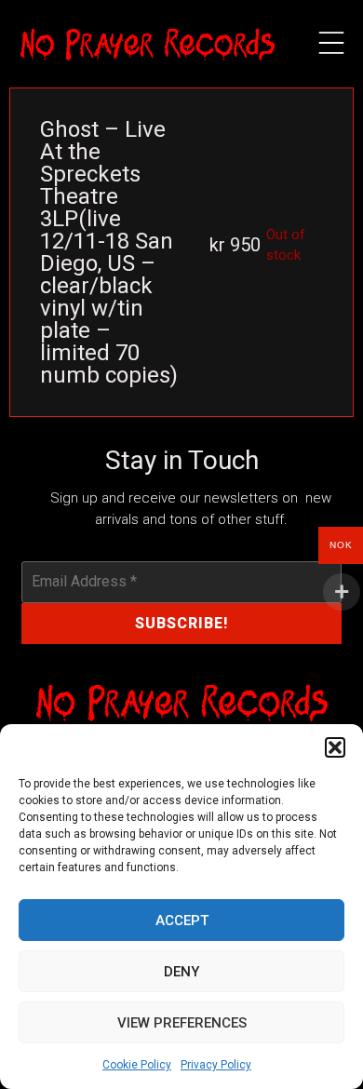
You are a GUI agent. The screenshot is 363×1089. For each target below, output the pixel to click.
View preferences (182, 1023)
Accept (181, 920)
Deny (181, 971)
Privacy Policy (216, 1064)
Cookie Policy (136, 1064)
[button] (335, 747)
